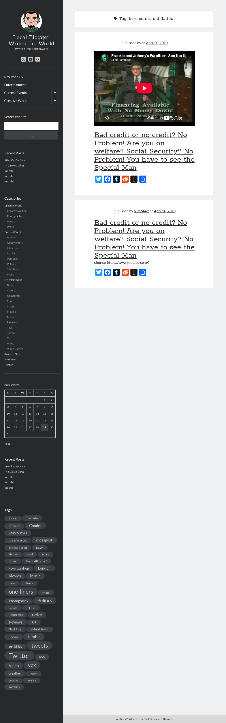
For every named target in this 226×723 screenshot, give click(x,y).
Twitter (8, 364)
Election (13, 554)
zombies (14, 687)
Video (10, 343)
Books (11, 285)
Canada (32, 518)
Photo (45, 592)
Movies (11, 311)
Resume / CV (14, 77)
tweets (39, 645)
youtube (13, 680)
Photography (14, 216)
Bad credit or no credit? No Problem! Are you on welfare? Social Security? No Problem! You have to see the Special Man (144, 151)
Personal (12, 258)
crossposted (18, 547)
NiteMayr (141, 211)
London (11, 253)
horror (13, 561)
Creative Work (15, 100)
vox (32, 665)
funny (45, 554)
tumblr (34, 636)
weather (15, 673)
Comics (11, 290)
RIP (34, 622)
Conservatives (18, 533)
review (37, 614)
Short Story (15, 629)
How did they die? (36, 561)
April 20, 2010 (157, 42)
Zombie (32, 680)
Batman (13, 518)
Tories (13, 637)
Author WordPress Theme (132, 719)
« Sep (7, 443)
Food (10, 301)
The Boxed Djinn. (14, 165)
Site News (13, 269)
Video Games (15, 348)
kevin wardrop (19, 568)
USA (42, 657)
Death (39, 547)
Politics (11, 264)
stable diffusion (40, 629)
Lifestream (13, 248)
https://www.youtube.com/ (127, 262)
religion (30, 607)
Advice (11, 237)
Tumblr (11, 333)
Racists (13, 607)
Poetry (11, 221)
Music (10, 317)
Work (10, 274)
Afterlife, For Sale (14, 160)
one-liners (21, 591)
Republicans (16, 614)
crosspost (44, 540)
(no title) (9, 170)
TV (8, 338)
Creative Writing (16, 210)
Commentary (15, 242)
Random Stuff (12, 354)
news (12, 583)
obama (28, 583)
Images (11, 306)
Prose (10, 226)
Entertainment (15, 84)
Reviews (12, 322)
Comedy (14, 526)
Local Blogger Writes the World (31, 40)
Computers (14, 295)
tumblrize (15, 646)
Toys (10, 327)
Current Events (15, 92)
